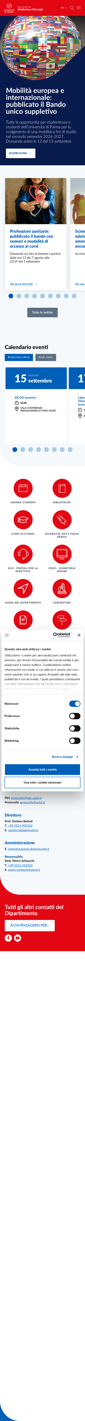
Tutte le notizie (42, 312)
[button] (10, 296)
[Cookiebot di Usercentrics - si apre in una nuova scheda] (53, 635)
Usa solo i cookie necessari (42, 782)
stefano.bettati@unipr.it (23, 830)
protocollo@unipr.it (32, 802)
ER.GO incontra (25, 397)
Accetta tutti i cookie (42, 769)
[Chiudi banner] (79, 635)
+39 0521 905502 (20, 825)
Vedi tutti (46, 357)
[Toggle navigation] (78, 7)
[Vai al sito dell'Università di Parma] (10, 8)
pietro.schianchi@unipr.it (24, 869)
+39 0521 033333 (20, 865)
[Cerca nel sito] (72, 8)
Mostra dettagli (62, 756)
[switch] (74, 716)
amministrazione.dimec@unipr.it (28, 849)
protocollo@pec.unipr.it (26, 798)
